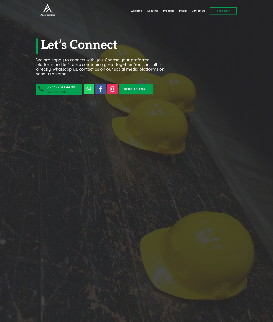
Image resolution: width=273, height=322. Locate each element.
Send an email (136, 89)
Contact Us (198, 10)
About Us (152, 10)
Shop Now (223, 10)
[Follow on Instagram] (112, 89)
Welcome (136, 10)
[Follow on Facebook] (100, 89)
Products (168, 10)
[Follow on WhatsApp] (89, 89)
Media (183, 10)
